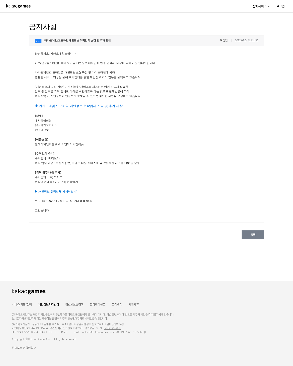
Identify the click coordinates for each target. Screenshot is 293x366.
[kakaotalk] (279, 291)
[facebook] (248, 291)
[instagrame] (268, 291)
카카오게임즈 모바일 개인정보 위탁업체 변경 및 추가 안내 (77, 40)
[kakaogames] (18, 6)
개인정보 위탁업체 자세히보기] (56, 191)
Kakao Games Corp (40, 339)
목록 (253, 234)
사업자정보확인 (112, 328)
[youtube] (257, 291)
